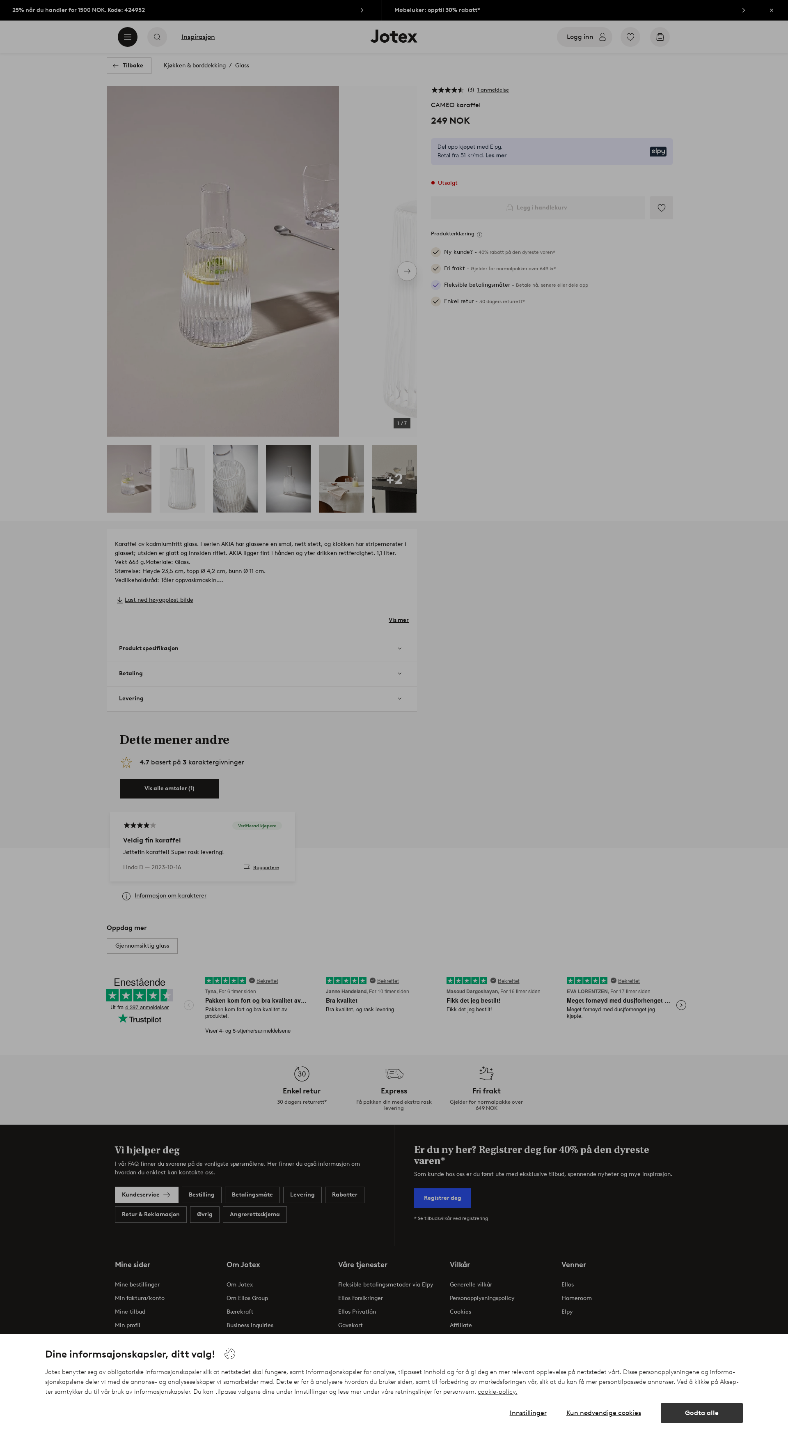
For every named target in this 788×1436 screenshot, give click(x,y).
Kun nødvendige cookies (603, 1413)
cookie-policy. (497, 1391)
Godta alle (702, 1413)
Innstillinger (528, 1413)
